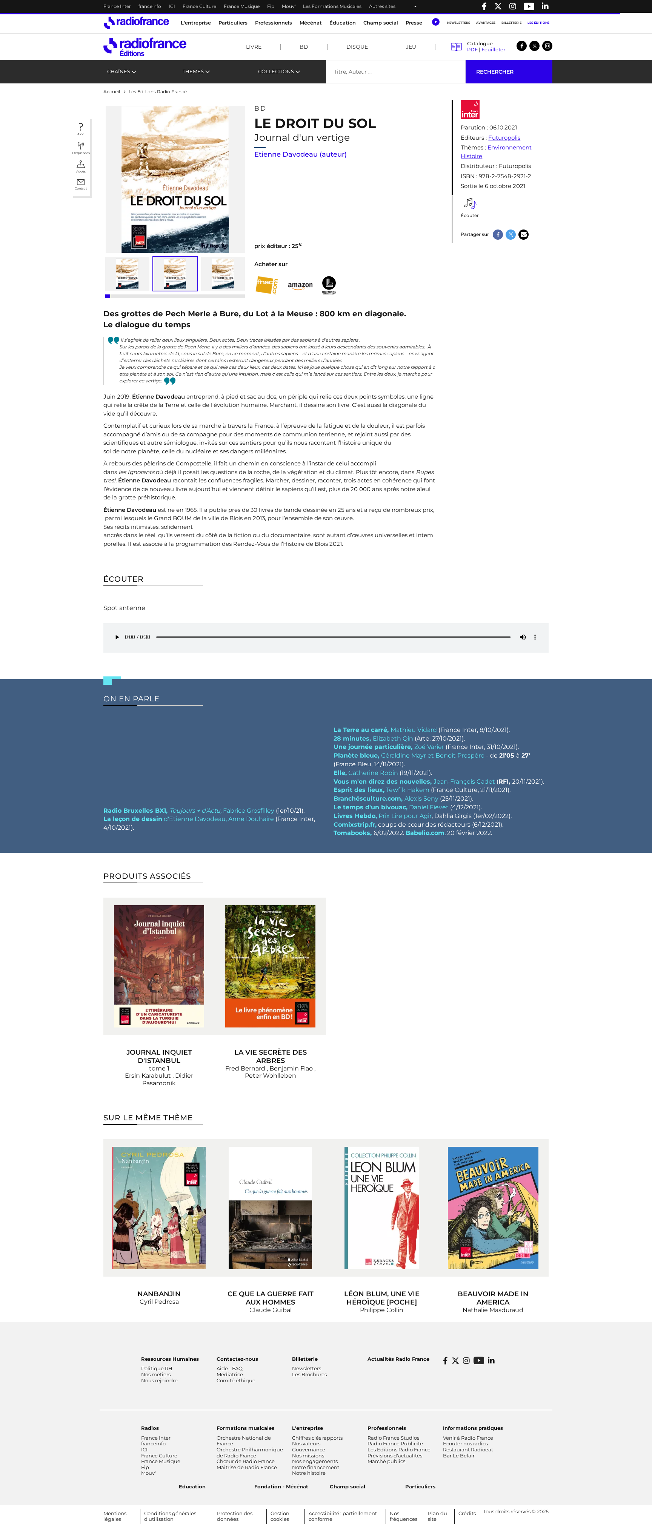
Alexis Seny (386, 798)
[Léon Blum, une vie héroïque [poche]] (381, 1208)
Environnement (509, 147)
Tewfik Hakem (381, 789)
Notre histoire (309, 1473)
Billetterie (511, 23)
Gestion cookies (280, 1516)
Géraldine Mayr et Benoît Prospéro (410, 755)
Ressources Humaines (170, 1359)
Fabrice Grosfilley (189, 810)
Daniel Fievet (392, 807)
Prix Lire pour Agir (383, 815)
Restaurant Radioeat (468, 1449)
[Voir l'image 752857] (127, 274)
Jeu (411, 46)
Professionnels (387, 1428)
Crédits (467, 1513)
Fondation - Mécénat (281, 1486)
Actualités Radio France (398, 1359)
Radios (150, 1428)
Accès (81, 171)
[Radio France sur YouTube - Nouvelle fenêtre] (529, 6)
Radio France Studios (393, 1438)
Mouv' (288, 6)
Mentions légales (114, 1516)
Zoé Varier (390, 746)
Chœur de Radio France (246, 1461)
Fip (270, 6)
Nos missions (308, 1456)
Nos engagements (315, 1461)
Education (192, 1486)
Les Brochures (309, 1374)
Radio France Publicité (395, 1443)
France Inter (117, 6)
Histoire (471, 156)
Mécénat (311, 23)
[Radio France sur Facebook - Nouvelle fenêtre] (484, 6)
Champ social (380, 23)
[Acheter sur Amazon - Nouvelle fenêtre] (300, 285)
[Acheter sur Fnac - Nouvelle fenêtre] (266, 285)
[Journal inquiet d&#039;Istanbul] (159, 966)
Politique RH (156, 1368)
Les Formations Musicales (332, 6)
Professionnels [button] (273, 23)
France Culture (199, 6)
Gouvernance (308, 1449)
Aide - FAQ (230, 1368)
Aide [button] (80, 134)
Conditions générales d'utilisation (170, 1516)
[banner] (326, 6)
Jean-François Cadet (414, 781)
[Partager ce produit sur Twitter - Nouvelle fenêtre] (511, 235)
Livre (253, 46)
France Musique (242, 6)
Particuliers (420, 1486)
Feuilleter (493, 49)
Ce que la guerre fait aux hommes (271, 1298)
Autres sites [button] (382, 6)
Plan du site (437, 1516)
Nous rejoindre (159, 1380)
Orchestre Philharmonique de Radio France (250, 1452)
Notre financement (315, 1467)
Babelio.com (425, 832)
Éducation (342, 23)
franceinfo (149, 6)
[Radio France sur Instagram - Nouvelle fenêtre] (513, 6)
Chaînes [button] (118, 71)
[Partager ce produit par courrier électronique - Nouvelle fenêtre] (523, 235)
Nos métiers (156, 1374)
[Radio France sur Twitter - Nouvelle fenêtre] (498, 6)
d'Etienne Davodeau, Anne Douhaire (188, 819)
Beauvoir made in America (493, 1298)
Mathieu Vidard (385, 729)
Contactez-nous (237, 1359)
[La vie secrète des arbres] (270, 966)
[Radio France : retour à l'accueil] (136, 23)
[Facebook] (522, 46)
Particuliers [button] (233, 23)
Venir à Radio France (468, 1438)
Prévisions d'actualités (395, 1456)
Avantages (485, 23)
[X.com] (534, 46)
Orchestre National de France (244, 1441)
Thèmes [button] (193, 71)
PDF (472, 49)
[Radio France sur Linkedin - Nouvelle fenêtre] (545, 6)
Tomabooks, (354, 832)
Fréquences (81, 153)
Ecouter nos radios (465, 1443)
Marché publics (386, 1461)
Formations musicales (245, 1428)
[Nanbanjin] (159, 1208)
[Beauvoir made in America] (493, 1208)
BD (304, 46)
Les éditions (538, 23)
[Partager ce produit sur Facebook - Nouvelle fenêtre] (498, 235)
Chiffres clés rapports (317, 1438)
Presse (414, 23)
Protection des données (234, 1516)
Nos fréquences (403, 1516)
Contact (81, 188)
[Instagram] (547, 46)
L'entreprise (307, 1428)
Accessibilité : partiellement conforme (343, 1516)
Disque (357, 46)
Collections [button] (276, 71)
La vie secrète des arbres (270, 1056)
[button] (435, 22)
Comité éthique (236, 1380)
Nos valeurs (306, 1443)
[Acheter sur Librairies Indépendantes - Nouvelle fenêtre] (329, 285)
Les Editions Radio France (399, 1449)
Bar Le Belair (459, 1456)
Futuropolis (504, 137)
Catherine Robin (366, 772)
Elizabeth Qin (373, 738)
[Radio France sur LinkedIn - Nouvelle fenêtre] (491, 1361)
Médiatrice (230, 1374)
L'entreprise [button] (196, 23)
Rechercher (495, 71)
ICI (172, 6)
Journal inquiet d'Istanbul (159, 1056)
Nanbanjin (159, 1294)
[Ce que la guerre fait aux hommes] (270, 1208)
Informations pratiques (473, 1428)
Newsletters (458, 23)
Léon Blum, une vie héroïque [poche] (382, 1298)
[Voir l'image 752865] (223, 274)
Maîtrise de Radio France (247, 1467)
